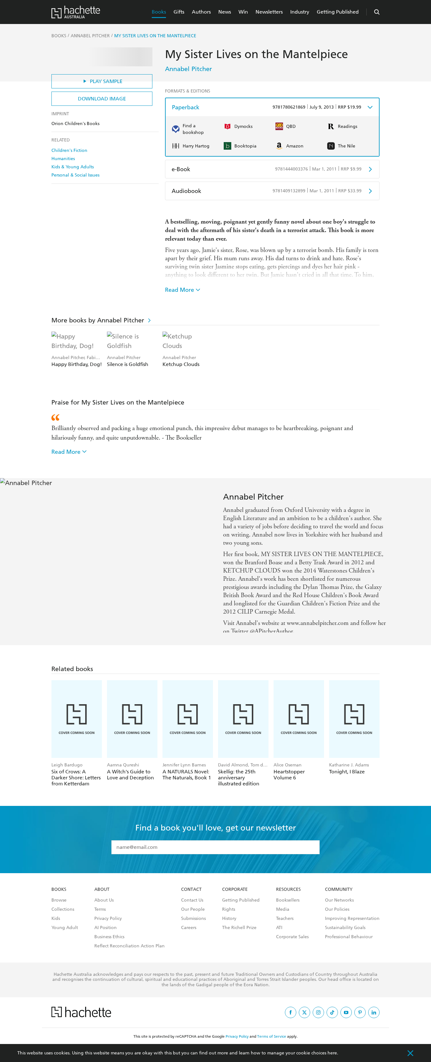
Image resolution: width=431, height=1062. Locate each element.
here (332, 1053)
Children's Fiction (69, 150)
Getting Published (338, 12)
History (229, 924)
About (101, 895)
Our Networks (339, 906)
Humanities (63, 158)
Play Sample (106, 81)
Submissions (193, 924)
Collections (62, 915)
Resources (288, 895)
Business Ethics (109, 943)
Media (282, 915)
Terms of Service (271, 1043)
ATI (279, 934)
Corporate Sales (292, 943)
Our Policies (337, 915)
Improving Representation (352, 924)
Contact (191, 895)
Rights (228, 915)
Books (159, 12)
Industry (299, 12)
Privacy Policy (108, 924)
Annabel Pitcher (188, 69)
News (224, 12)
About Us (104, 906)
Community (338, 895)
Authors (201, 12)
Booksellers (287, 906)
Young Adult (64, 934)
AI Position (105, 934)
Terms (100, 915)
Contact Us (192, 906)
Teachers (284, 924)
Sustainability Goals (345, 934)
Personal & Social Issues (75, 175)
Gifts (179, 12)
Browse (59, 906)
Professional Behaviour (349, 943)
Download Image (102, 99)
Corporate (235, 895)
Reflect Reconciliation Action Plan (129, 952)
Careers (188, 934)
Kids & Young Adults (72, 167)
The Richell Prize (239, 934)
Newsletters (269, 12)
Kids (55, 924)
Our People (193, 915)
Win (243, 12)
